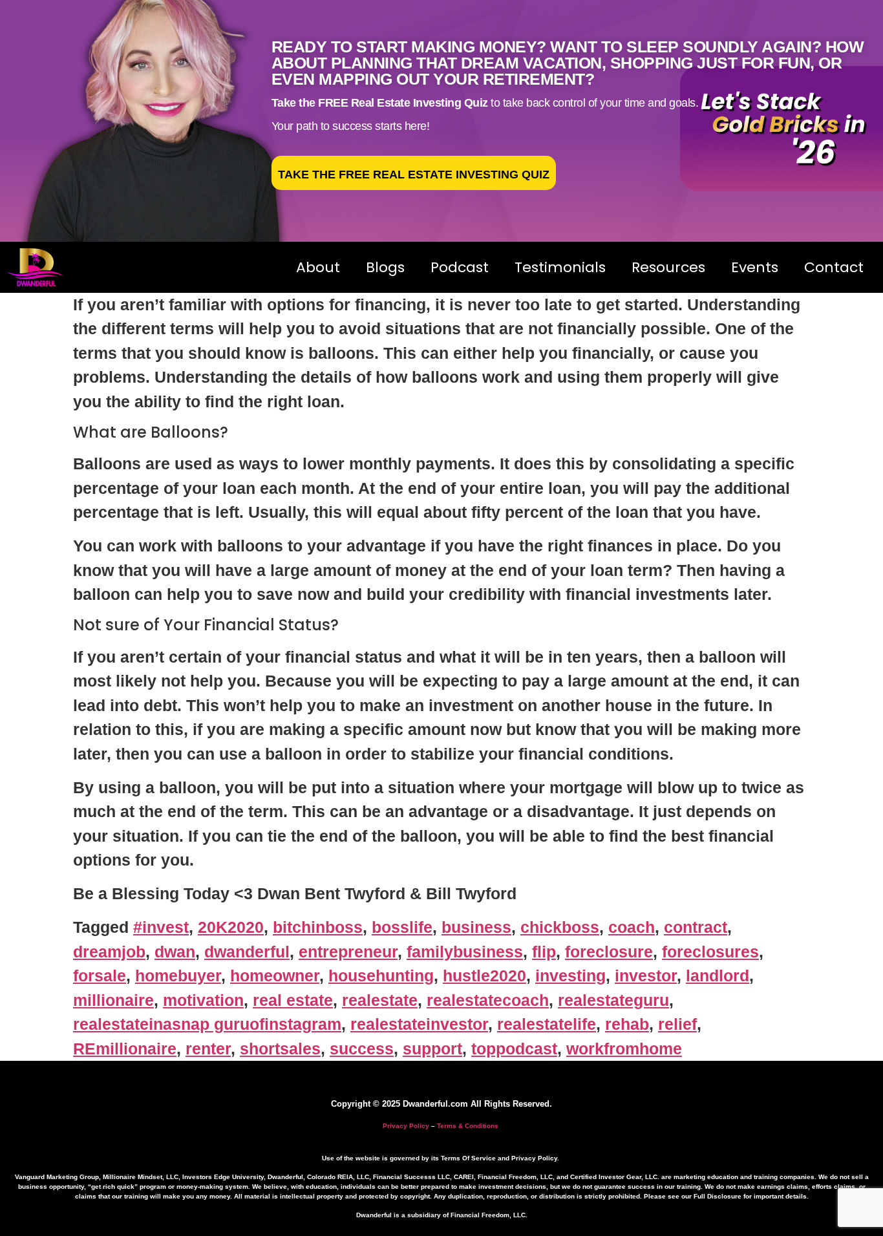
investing (570, 975)
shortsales (280, 1048)
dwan (174, 952)
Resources (668, 267)
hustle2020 (484, 975)
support (432, 1048)
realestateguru (613, 1000)
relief (677, 1024)
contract (695, 927)
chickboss (559, 927)
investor (646, 975)
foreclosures (710, 952)
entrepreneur (348, 952)
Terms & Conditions (467, 1125)
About (318, 267)
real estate (293, 1000)
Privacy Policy (406, 1125)
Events (754, 267)
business (476, 927)
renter (208, 1048)
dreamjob (109, 952)
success (362, 1048)
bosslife (402, 927)
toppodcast (514, 1048)
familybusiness (465, 952)
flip (544, 952)
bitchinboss (318, 927)
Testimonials (560, 267)
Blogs (385, 267)
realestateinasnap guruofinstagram (207, 1024)
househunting (381, 975)
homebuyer (178, 975)
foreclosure (609, 952)
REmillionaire (124, 1048)
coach (631, 927)
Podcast (460, 267)
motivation (203, 1000)
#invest (161, 927)
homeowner (274, 975)
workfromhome (624, 1048)
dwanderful (247, 952)
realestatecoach (488, 1000)
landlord (717, 975)
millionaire (113, 1000)
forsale (99, 975)
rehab (627, 1024)
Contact (834, 267)
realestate (380, 1000)
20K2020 (231, 927)
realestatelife (546, 1024)
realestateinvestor (419, 1024)
